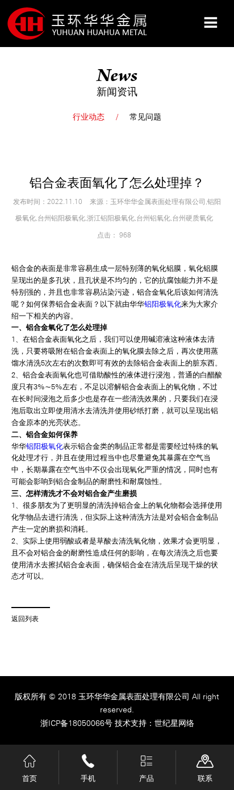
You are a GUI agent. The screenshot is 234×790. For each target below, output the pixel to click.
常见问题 (145, 116)
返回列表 (25, 619)
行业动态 (89, 116)
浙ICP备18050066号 (77, 723)
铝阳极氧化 (162, 304)
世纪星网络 (174, 723)
